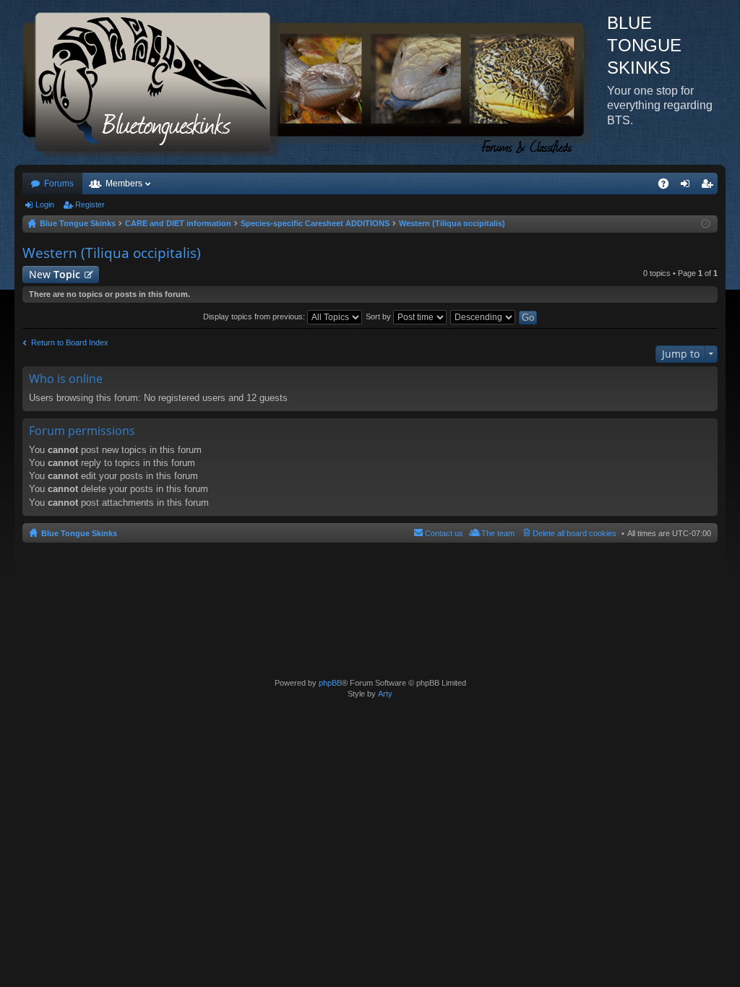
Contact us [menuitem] (444, 533)
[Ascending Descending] (483, 316)
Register (90, 204)
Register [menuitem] (710, 186)
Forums (59, 183)
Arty (385, 693)
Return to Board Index (69, 342)
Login (44, 204)
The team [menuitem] (498, 533)
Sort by (379, 316)
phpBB (330, 682)
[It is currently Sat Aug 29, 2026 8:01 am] (705, 224)
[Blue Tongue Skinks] (310, 82)
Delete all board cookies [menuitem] (574, 533)
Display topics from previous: (255, 316)
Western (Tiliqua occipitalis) (111, 252)
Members (124, 183)
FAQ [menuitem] (668, 186)
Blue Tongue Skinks (79, 533)
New (54, 274)
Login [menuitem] (688, 186)
